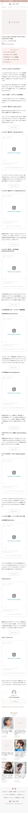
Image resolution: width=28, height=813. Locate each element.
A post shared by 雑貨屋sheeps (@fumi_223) (14, 167)
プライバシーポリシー (21, 791)
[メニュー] (2, 4)
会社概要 (10, 791)
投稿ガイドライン (21, 794)
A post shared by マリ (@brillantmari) (14, 226)
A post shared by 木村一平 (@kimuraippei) (14, 491)
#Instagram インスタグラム (6, 706)
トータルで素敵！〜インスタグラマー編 (10, 59)
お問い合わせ (6, 797)
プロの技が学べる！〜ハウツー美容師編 (10, 57)
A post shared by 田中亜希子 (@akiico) (14, 555)
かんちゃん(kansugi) (9, 44)
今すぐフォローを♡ (7, 62)
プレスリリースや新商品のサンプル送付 (17, 797)
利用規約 (14, 791)
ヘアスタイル (10, 6)
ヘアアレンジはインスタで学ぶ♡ (9, 52)
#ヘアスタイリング (15, 706)
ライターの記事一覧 (14, 701)
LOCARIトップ (4, 6)
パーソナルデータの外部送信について (10, 794)
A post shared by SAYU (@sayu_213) (14, 614)
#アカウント (21, 706)
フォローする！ (14, 127)
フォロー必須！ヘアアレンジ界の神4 (10, 54)
